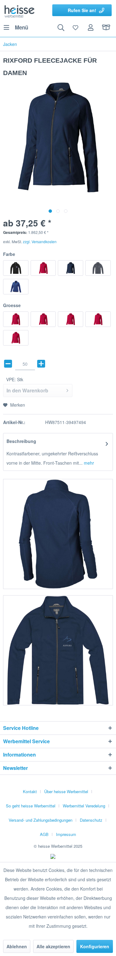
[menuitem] (15, 27)
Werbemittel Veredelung (84, 806)
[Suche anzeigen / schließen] (60, 27)
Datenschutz (91, 820)
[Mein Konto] (91, 27)
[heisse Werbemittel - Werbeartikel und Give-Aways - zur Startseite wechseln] (19, 11)
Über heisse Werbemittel (66, 791)
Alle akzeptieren (53, 946)
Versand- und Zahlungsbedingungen (40, 820)
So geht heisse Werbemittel (30, 806)
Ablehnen (16, 946)
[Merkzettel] (76, 27)
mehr (88, 463)
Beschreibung (21, 441)
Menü (21, 27)
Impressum (66, 834)
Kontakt (30, 791)
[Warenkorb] (106, 27)
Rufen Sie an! (82, 10)
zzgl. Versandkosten (40, 241)
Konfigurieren (94, 946)
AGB (44, 834)
